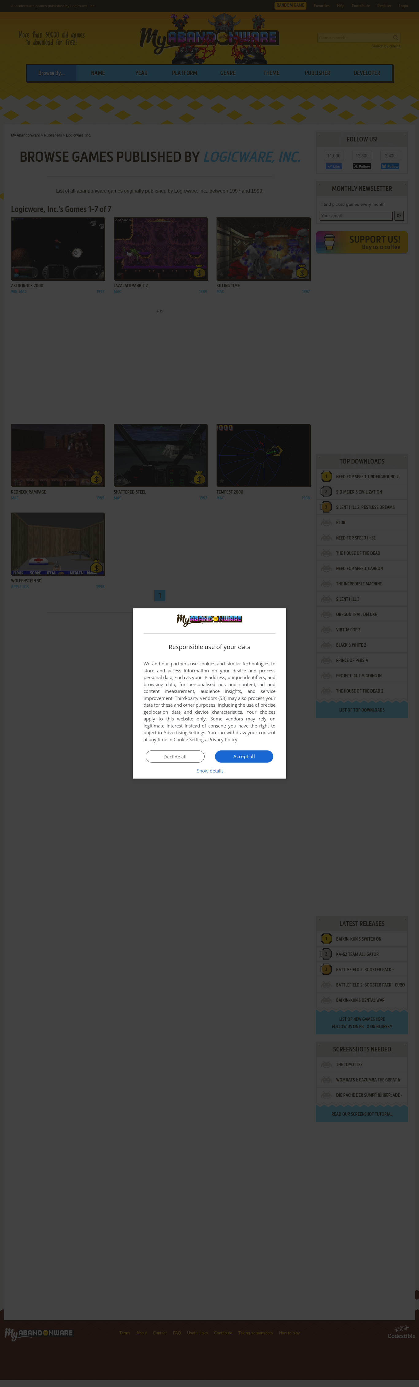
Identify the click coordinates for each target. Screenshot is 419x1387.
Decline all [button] (174, 757)
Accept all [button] (244, 756)
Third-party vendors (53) (200, 698)
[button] (210, 770)
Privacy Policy (222, 739)
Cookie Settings (190, 739)
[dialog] (209, 693)
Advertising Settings (184, 732)
